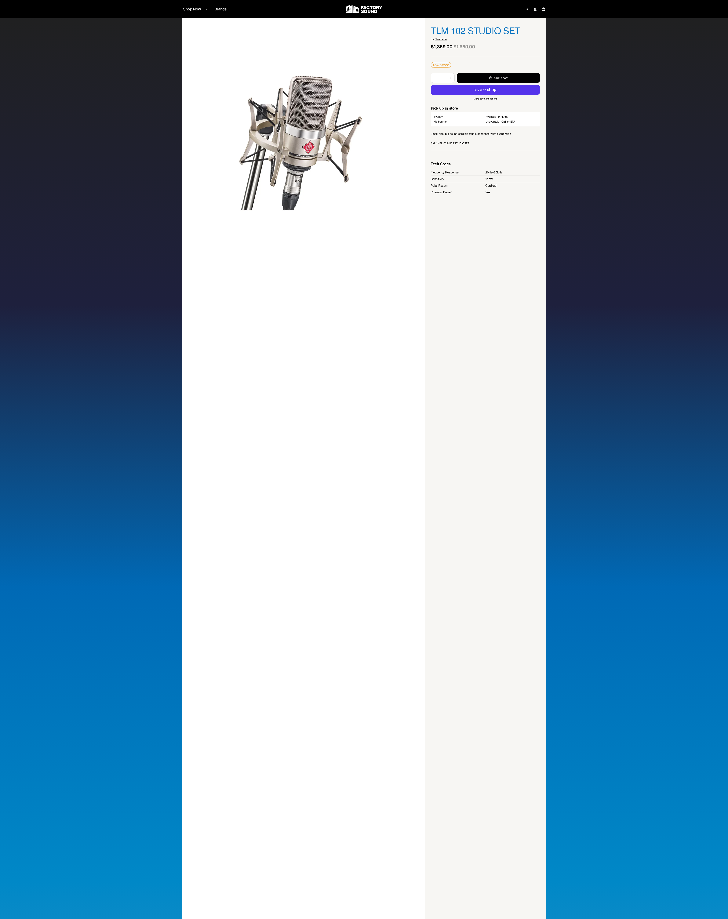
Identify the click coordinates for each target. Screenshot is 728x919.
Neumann (441, 39)
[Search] (527, 9)
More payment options (485, 98)
